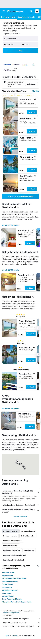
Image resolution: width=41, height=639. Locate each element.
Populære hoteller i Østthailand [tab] (14, 555)
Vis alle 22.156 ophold (10, 408)
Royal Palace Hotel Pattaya (12, 599)
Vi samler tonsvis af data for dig (14, 622)
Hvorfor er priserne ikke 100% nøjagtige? (18, 626)
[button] (3, 11)
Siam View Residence (10, 590)
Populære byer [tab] (29, 550)
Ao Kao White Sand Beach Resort (14, 578)
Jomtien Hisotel (8, 596)
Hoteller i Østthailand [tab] (11, 545)
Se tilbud (31, 112)
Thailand (14, 635)
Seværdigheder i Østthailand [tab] (13, 560)
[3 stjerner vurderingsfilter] (11, 95)
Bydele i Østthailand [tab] (28, 536)
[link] (20, 196)
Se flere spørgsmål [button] (20, 516)
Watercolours (7, 587)
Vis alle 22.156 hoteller (11, 225)
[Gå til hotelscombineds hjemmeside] (15, 11)
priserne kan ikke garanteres (11, 612)
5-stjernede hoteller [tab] (10, 536)
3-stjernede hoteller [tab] (10, 531)
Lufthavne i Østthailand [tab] (11, 550)
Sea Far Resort (7, 575)
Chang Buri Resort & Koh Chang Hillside (16, 602)
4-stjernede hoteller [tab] (28, 531)
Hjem (7, 635)
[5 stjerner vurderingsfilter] (28, 95)
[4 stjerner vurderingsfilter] (19, 95)
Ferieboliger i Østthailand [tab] (12, 541)
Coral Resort (6, 593)
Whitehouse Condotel (10, 581)
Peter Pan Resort (8, 573)
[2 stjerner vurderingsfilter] (4, 95)
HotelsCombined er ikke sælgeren (16, 618)
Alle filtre (35, 91)
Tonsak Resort (7, 584)
